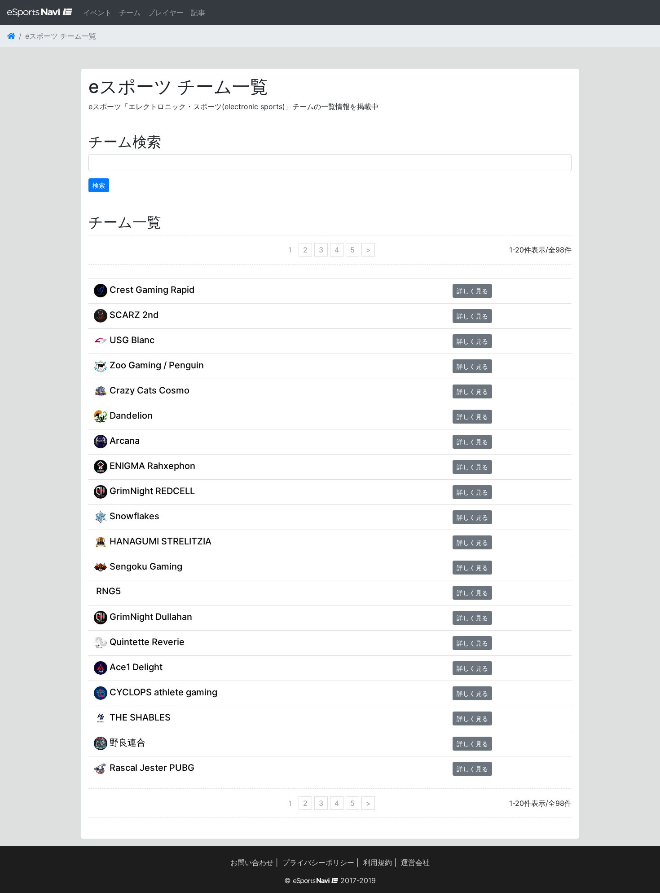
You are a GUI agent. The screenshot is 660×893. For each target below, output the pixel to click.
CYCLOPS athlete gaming (162, 692)
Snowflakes (133, 516)
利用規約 (377, 862)
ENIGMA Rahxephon (151, 465)
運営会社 (415, 862)
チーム (130, 12)
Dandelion (130, 415)
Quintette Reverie (146, 642)
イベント (97, 12)
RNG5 (107, 591)
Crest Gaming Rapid (151, 289)
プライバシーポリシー (318, 862)
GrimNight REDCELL (151, 491)
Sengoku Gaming (144, 566)
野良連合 (126, 742)
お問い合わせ (251, 862)
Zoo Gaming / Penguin (155, 365)
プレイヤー (166, 12)
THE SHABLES (139, 717)
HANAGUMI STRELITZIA (159, 541)
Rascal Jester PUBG (150, 767)
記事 (198, 12)
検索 (98, 185)
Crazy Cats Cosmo (148, 390)
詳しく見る (472, 291)
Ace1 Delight (135, 667)
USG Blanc (130, 340)
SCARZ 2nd (133, 314)
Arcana (123, 440)
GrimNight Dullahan (149, 616)
